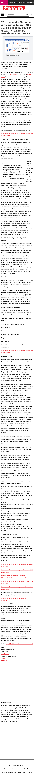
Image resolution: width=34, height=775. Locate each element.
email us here (5, 654)
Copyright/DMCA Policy (9, 772)
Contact (30, 772)
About (9, 765)
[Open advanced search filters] (27, 14)
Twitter (3, 658)
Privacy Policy (22, 772)
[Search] (23, 14)
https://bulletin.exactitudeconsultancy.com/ (19, 644)
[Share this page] (32, 14)
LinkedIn (4, 660)
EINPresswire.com (12, 74)
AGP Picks (4, 2)
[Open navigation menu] (2, 14)
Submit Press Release (10, 769)
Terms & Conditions (24, 769)
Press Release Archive (19, 765)
